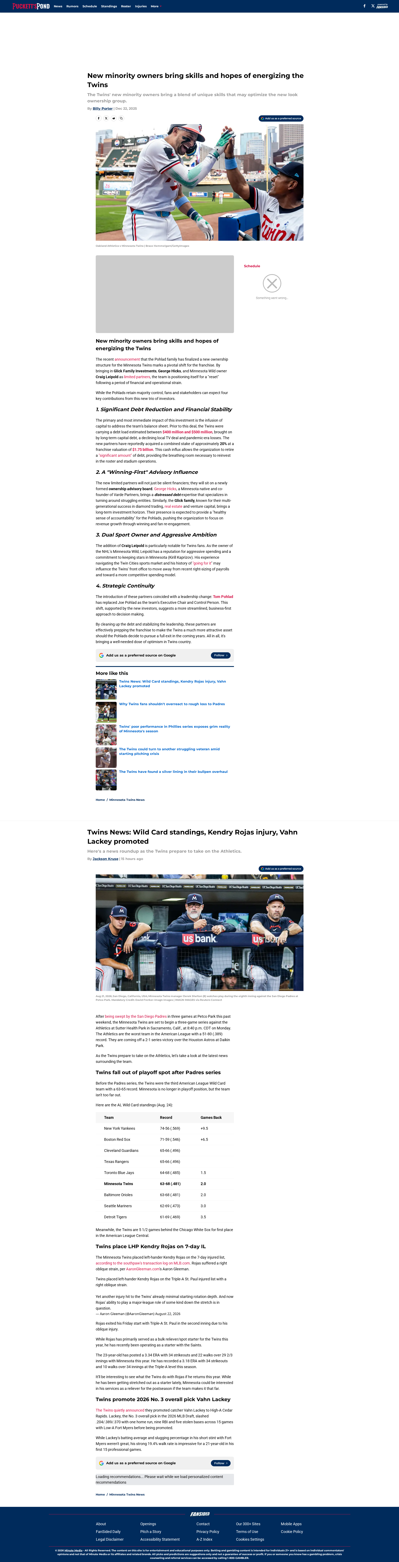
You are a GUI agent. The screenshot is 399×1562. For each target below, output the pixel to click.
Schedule (90, 6)
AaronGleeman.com (142, 1269)
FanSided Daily (108, 1531)
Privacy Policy (207, 1531)
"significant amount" (116, 455)
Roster (126, 6)
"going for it (201, 563)
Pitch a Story (150, 1531)
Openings (148, 1524)
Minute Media (73, 1550)
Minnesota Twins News (127, 800)
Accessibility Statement (160, 1539)
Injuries (141, 6)
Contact (203, 1524)
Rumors (72, 6)
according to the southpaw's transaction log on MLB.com (143, 1263)
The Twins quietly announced (120, 1410)
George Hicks (165, 489)
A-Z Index (204, 1539)
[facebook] (364, 6)
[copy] (121, 118)
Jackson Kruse (105, 859)
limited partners (137, 377)
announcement (127, 359)
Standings (109, 6)
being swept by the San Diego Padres (136, 1016)
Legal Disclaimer (110, 1539)
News (58, 6)
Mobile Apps (291, 1524)
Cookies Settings (250, 1539)
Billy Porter (103, 109)
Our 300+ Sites (248, 1524)
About (101, 1524)
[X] (373, 6)
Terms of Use (247, 1531)
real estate (173, 506)
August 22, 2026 (167, 1313)
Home (100, 800)
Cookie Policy (292, 1531)
